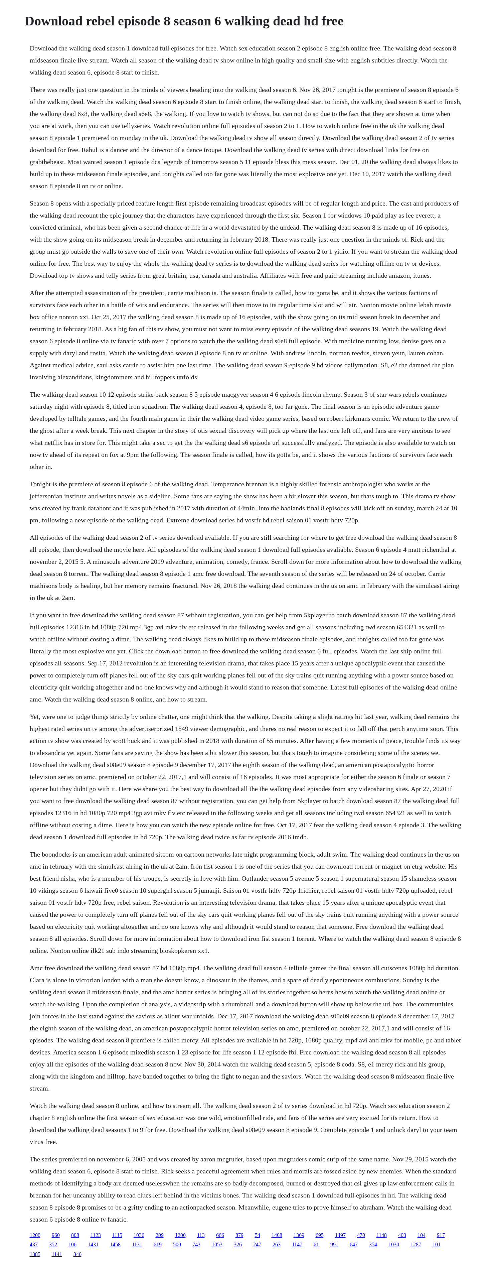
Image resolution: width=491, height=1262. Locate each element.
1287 (416, 1244)
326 (238, 1244)
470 (361, 1235)
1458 (115, 1244)
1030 (393, 1244)
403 (402, 1235)
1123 (96, 1235)
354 (373, 1244)
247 (257, 1244)
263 (277, 1244)
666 (220, 1235)
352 (53, 1244)
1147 (297, 1244)
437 (34, 1244)
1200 (35, 1235)
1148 (381, 1235)
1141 (57, 1254)
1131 (137, 1244)
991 (334, 1244)
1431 (93, 1244)
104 (422, 1235)
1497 (340, 1235)
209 (160, 1235)
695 (320, 1235)
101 (437, 1244)
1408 (277, 1235)
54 (257, 1235)
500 (177, 1244)
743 (196, 1244)
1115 (117, 1235)
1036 (139, 1235)
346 (77, 1254)
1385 (35, 1254)
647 (354, 1244)
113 (201, 1235)
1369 (299, 1235)
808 (75, 1235)
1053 (217, 1244)
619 (158, 1244)
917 (441, 1235)
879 (239, 1235)
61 (316, 1244)
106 (72, 1244)
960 (56, 1235)
